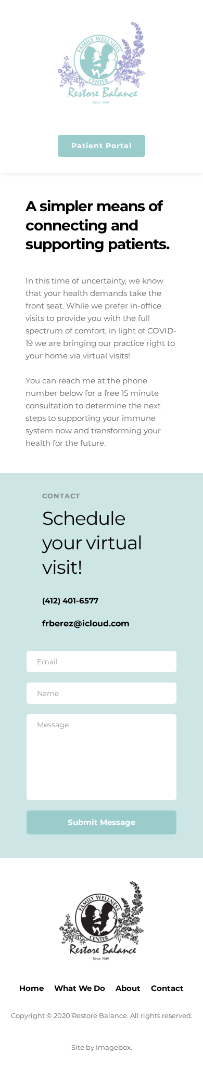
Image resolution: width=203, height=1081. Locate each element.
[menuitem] (31, 988)
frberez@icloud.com (86, 623)
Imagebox (113, 1047)
